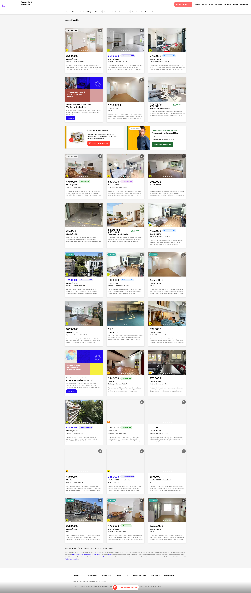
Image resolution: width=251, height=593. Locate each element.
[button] (80, 50)
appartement (97, 557)
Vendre (204, 4)
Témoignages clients (139, 575)
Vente (74, 548)
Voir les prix (71, 391)
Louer (211, 4)
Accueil (67, 548)
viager (109, 554)
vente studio (96, 554)
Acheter (197, 4)
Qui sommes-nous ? (91, 575)
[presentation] (67, 41)
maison (91, 557)
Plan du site (76, 575)
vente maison (76, 554)
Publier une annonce (183, 4)
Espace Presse (169, 575)
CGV (126, 575)
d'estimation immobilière (71, 559)
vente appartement (85, 554)
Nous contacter (107, 575)
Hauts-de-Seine (95, 548)
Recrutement (155, 575)
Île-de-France (83, 548)
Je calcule (71, 118)
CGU (119, 575)
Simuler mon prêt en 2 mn (162, 144)
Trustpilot (103, 581)
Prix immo (227, 4)
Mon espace (244, 4)
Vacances (218, 4)
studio (103, 557)
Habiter (235, 4)
